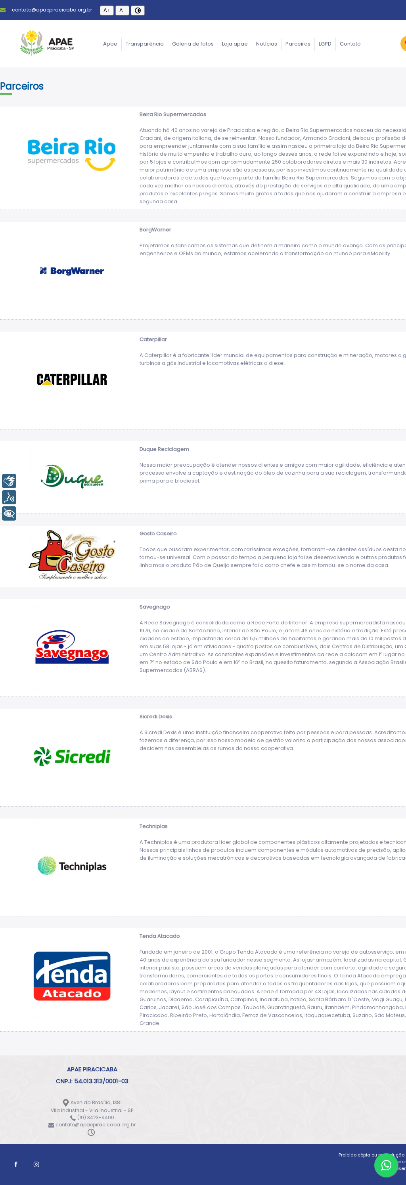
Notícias (266, 44)
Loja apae (235, 44)
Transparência (145, 44)
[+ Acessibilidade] (9, 513)
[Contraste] (138, 10)
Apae (110, 44)
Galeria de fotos (193, 44)
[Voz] (9, 497)
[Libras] (9, 481)
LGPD (325, 44)
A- (122, 10)
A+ (107, 10)
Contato (350, 44)
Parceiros (297, 44)
